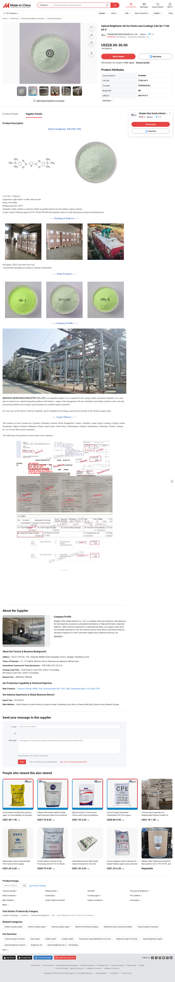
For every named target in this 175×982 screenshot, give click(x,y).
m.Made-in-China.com (93, 968)
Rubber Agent (50, 939)
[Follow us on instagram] (160, 957)
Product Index (131, 965)
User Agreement (101, 973)
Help (126, 13)
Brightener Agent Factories (126, 939)
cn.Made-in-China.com (111, 968)
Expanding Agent (78, 688)
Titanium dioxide (9, 891)
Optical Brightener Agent (152, 939)
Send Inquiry (118, 56)
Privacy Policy (127, 973)
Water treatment (9, 895)
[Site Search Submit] (114, 5)
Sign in (169, 7)
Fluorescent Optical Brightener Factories (95, 939)
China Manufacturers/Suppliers (67, 965)
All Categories (11, 13)
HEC (63, 688)
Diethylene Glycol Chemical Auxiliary (118, 926)
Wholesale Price (102, 965)
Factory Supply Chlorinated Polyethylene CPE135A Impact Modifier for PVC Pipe (119, 815)
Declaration (114, 973)
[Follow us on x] (156, 957)
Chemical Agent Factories (15, 939)
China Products (48, 965)
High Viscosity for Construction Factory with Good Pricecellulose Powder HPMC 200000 (85, 815)
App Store (9, 957)
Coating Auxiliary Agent (60, 926)
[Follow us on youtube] (163, 957)
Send (22, 762)
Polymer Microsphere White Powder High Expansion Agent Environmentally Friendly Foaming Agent (52, 815)
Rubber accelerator (95, 900)
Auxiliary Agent (68, 939)
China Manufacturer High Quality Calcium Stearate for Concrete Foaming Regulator (85, 864)
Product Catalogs (39, 885)
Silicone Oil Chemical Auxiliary (86, 926)
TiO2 (88, 688)
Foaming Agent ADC (51, 688)
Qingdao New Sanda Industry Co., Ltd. (122, 34)
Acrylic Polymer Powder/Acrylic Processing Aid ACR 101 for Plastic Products (51, 864)
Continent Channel (117, 965)
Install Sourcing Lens (66, 957)
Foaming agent (94, 895)
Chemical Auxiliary (54, 18)
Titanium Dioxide (24, 688)
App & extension (141, 13)
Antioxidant (134, 900)
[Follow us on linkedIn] (171, 957)
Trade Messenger (43, 957)
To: (15, 733)
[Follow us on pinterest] (167, 957)
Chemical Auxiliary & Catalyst (32, 18)
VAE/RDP (91, 891)
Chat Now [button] (156, 56)
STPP (97, 688)
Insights (141, 965)
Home (5, 18)
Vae (40, 688)
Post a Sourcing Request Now (73, 762)
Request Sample (143, 63)
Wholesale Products (87, 965)
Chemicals (14, 18)
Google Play (25, 957)
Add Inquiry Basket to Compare (50, 100)
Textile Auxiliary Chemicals (147, 926)
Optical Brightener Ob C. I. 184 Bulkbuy (62, 945)
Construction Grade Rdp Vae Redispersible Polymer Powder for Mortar (155, 815)
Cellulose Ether (51, 891)
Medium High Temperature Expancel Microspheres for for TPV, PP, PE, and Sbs (156, 864)
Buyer (113, 13)
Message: (13, 740)
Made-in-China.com (76, 968)
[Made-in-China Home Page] (16, 5)
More (5, 949)
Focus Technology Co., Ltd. (69, 973)
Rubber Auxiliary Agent (14, 926)
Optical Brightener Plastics (15, 945)
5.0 (142, 117)
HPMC (35, 688)
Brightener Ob (36, 945)
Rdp (92, 688)
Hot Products (35, 965)
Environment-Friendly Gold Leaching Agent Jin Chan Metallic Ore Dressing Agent (17, 815)
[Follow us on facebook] (152, 957)
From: (14, 727)
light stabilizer (8, 900)
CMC (68, 688)
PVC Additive (135, 895)
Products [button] (44, 5)
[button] (107, 5)
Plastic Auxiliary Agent (37, 926)
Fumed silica (50, 895)
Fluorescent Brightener (139, 891)
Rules (171, 13)
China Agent (35, 939)
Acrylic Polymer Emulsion (55, 900)
